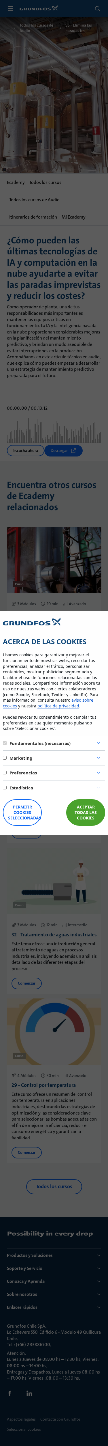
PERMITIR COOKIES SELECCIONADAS (24, 812)
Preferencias (23, 773)
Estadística (21, 788)
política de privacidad (58, 706)
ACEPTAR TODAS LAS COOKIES (86, 812)
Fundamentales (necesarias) (40, 743)
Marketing (21, 758)
